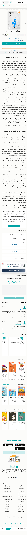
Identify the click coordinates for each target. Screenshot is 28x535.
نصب (14, 226)
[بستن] (3, 264)
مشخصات (17, 6)
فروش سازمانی (21, 490)
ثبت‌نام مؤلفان (16, 523)
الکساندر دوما (7, 509)
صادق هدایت (7, 501)
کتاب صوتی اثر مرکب (7, 494)
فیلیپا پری (15, 248)
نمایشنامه (21, 504)
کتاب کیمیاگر (7, 486)
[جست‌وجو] (11, 2)
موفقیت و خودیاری (10, 242)
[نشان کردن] (25, 27)
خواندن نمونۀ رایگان (21, 35)
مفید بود (23, 329)
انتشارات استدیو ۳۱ (13, 255)
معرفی (25, 6)
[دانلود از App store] (8, 445)
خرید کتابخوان (21, 491)
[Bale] (21, 517)
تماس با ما (21, 485)
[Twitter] (12, 517)
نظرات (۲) (10, 6)
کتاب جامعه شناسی (21, 506)
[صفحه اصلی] (20, 2)
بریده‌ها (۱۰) (2, 6)
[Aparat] (9, 517)
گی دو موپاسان (7, 506)
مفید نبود (15, 316)
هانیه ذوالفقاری (14, 251)
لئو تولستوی (7, 511)
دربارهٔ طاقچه (21, 486)
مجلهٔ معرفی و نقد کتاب (21, 496)
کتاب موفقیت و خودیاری (21, 509)
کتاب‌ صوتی (21, 503)
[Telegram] (18, 517)
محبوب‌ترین (4, 302)
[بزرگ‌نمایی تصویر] (9, 28)
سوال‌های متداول (21, 488)
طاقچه (26, 9)
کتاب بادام (7, 485)
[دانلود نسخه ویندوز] (20, 448)
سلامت (17, 9)
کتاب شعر (21, 508)
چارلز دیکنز (7, 504)
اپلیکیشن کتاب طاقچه (21, 493)
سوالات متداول (5, 523)
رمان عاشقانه (21, 501)
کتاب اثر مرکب (7, 490)
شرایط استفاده (11, 523)
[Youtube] (16, 517)
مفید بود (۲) (23, 316)
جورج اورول (7, 508)
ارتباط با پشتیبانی (14, 526)
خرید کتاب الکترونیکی (14, 43)
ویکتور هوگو (7, 512)
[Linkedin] (14, 517)
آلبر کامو (7, 503)
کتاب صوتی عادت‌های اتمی (7, 496)
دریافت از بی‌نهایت (13, 47)
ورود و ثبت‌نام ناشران (23, 523)
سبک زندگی (22, 9)
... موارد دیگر (14, 452)
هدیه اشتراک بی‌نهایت (21, 494)
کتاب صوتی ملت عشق (7, 493)
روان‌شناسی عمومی (13, 244)
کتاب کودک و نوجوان (21, 512)
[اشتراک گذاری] (25, 19)
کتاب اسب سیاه (7, 488)
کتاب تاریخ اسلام (21, 511)
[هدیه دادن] (25, 23)
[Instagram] (7, 517)
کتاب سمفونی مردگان (7, 491)
